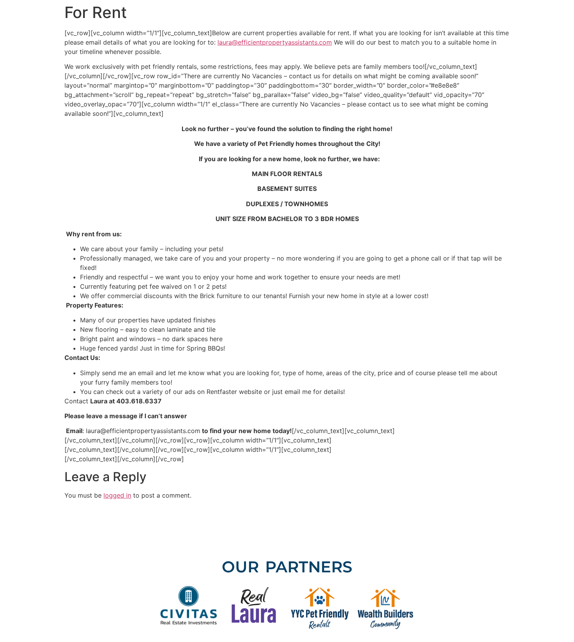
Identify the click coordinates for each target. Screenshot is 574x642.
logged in (117, 495)
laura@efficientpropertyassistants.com (274, 42)
